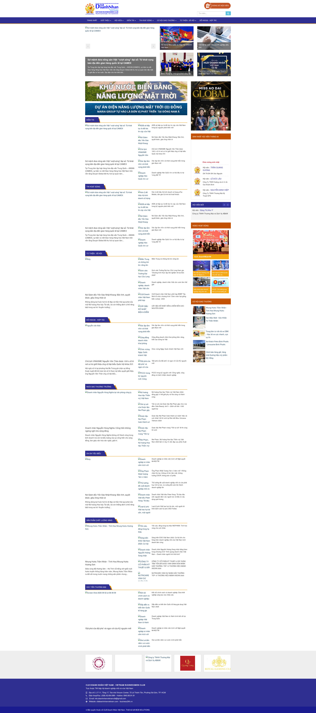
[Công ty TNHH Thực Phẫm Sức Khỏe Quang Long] (158, 663)
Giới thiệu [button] (105, 20)
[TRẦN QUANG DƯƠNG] (197, 170)
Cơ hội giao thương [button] (166, 20)
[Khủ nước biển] (136, 91)
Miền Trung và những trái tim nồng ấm (176, 73)
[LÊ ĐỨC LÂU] (197, 181)
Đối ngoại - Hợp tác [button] (208, 20)
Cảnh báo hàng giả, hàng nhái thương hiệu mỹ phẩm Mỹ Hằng (216, 355)
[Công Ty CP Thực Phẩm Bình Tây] (217, 663)
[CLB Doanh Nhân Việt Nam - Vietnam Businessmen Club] (102, 8)
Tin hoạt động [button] (145, 20)
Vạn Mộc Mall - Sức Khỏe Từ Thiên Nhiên (216, 319)
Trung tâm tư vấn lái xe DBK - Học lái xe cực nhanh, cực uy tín (217, 334)
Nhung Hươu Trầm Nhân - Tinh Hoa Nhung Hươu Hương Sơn (216, 310)
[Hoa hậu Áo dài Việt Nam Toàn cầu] (99, 663)
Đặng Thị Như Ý (206, 210)
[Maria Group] (136, 108)
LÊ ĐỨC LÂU (216, 178)
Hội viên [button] (118, 20)
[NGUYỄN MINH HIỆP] (197, 192)
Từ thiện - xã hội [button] (187, 20)
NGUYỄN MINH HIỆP (220, 190)
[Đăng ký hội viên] (217, 5)
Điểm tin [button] (131, 20)
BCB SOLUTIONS (142, 710)
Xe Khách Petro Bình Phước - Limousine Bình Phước (217, 343)
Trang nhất (92, 20)
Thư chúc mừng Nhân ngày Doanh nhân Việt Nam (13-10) (212, 72)
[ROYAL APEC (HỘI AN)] (187, 663)
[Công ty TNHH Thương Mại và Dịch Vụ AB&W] (128, 663)
